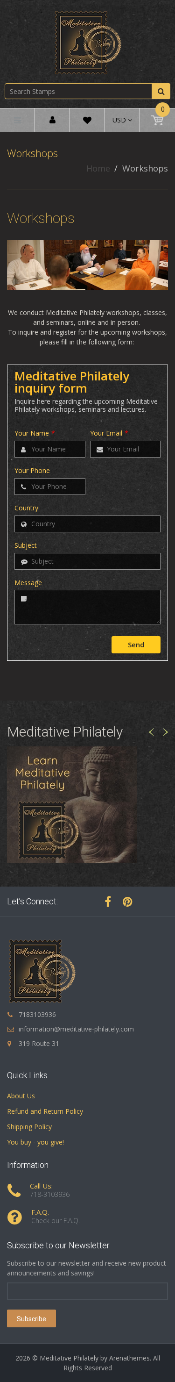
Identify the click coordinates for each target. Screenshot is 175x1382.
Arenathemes (129, 1357)
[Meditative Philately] (88, 42)
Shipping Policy (29, 1126)
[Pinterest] (127, 901)
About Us (21, 1095)
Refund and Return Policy (45, 1111)
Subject (25, 546)
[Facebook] (107, 901)
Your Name (34, 433)
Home (98, 168)
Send (136, 644)
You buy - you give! (35, 1142)
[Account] (52, 120)
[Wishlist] (87, 121)
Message (28, 583)
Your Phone (32, 471)
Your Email (109, 433)
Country (26, 508)
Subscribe (31, 1319)
